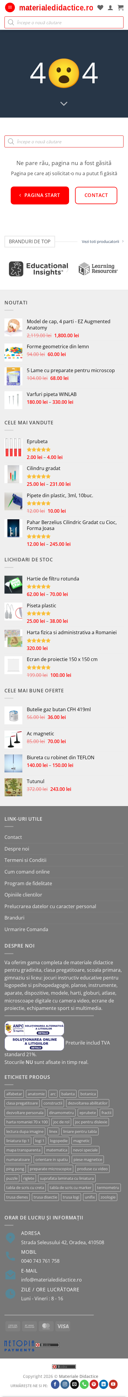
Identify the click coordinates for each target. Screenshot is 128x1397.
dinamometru (61, 1112)
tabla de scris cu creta (25, 1187)
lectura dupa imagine (24, 1131)
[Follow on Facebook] (55, 1384)
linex (53, 1131)
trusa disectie (45, 1197)
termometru (108, 1187)
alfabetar (14, 1093)
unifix (90, 1197)
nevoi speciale (85, 1150)
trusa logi (71, 1197)
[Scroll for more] (64, 104)
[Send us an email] (74, 1384)
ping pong (15, 1168)
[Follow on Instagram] (64, 1384)
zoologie (108, 1197)
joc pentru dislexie (91, 1122)
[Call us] (84, 1384)
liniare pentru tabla (80, 1131)
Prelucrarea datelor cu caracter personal (50, 906)
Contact (13, 837)
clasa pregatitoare (22, 1103)
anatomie (36, 1093)
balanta (68, 1093)
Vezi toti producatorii (100, 241)
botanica (88, 1093)
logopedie (59, 1140)
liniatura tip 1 (17, 1140)
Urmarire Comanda (26, 929)
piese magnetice (88, 1159)
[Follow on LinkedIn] (103, 1384)
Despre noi (16, 848)
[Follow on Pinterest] (94, 1384)
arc (53, 1093)
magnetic (81, 1140)
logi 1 (39, 1140)
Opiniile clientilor (23, 894)
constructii (52, 1103)
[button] (10, 8)
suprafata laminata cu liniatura (67, 1178)
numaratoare (18, 1159)
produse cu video (92, 1168)
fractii (106, 1112)
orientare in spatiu (51, 1159)
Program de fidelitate (28, 883)
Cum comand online (27, 871)
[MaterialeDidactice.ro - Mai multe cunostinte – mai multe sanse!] (56, 7)
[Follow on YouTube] (113, 1384)
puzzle (12, 1178)
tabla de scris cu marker (70, 1187)
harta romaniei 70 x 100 (27, 1122)
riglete (28, 1178)
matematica (56, 1150)
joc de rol (61, 1122)
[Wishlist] (100, 7)
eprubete (87, 1112)
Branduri (14, 917)
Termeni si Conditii (25, 860)
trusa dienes (17, 1197)
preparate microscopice (50, 1168)
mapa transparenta (23, 1150)
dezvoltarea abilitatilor (87, 1103)
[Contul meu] (110, 7)
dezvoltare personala (24, 1112)
